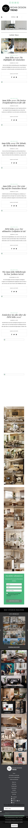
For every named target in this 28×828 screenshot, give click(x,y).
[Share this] (11, 77)
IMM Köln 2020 (14, 55)
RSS (19, 800)
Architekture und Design (14, 775)
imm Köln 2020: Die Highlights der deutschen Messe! (14, 59)
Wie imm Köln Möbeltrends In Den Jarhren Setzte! (14, 272)
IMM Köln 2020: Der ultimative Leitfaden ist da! (14, 230)
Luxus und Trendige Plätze (14, 777)
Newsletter (14, 788)
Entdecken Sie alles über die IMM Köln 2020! (14, 315)
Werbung (14, 784)
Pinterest (14, 800)
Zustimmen (14, 825)
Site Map (14, 794)
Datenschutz (14, 792)
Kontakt (14, 790)
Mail (13, 802)
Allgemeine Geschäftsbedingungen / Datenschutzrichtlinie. (12, 597)
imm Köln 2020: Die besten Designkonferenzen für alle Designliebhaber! (14, 102)
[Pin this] (16, 77)
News (14, 773)
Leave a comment (14, 73)
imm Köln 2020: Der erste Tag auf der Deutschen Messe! (14, 187)
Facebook (15, 796)
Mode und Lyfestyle (14, 779)
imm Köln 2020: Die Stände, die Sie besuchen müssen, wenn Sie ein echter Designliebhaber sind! (14, 146)
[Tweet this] (14, 77)
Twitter (14, 798)
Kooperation (14, 786)
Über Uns (14, 782)
